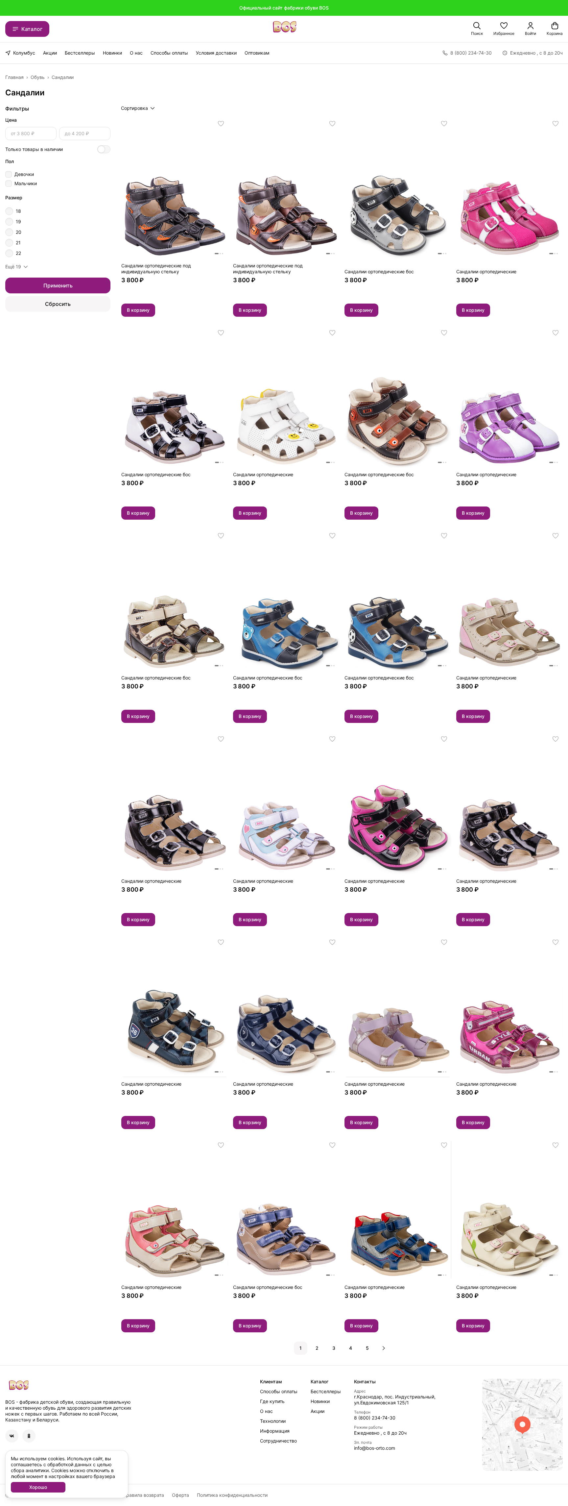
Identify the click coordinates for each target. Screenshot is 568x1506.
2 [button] (317, 1348)
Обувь (38, 77)
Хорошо (38, 1487)
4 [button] (350, 1348)
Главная (14, 77)
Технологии (273, 1421)
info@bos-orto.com (374, 1448)
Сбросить (58, 304)
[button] (503, 29)
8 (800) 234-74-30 (374, 1417)
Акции (50, 53)
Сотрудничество (278, 1441)
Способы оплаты (169, 53)
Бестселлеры (80, 53)
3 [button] (333, 1348)
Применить (58, 285)
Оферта (180, 1495)
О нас (136, 53)
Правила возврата (143, 1495)
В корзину (138, 310)
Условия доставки (216, 53)
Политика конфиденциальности (232, 1495)
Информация (275, 1431)
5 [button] (367, 1348)
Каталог (31, 29)
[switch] (103, 149)
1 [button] (300, 1348)
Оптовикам (257, 53)
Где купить (272, 1401)
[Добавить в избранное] (221, 123)
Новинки (112, 53)
